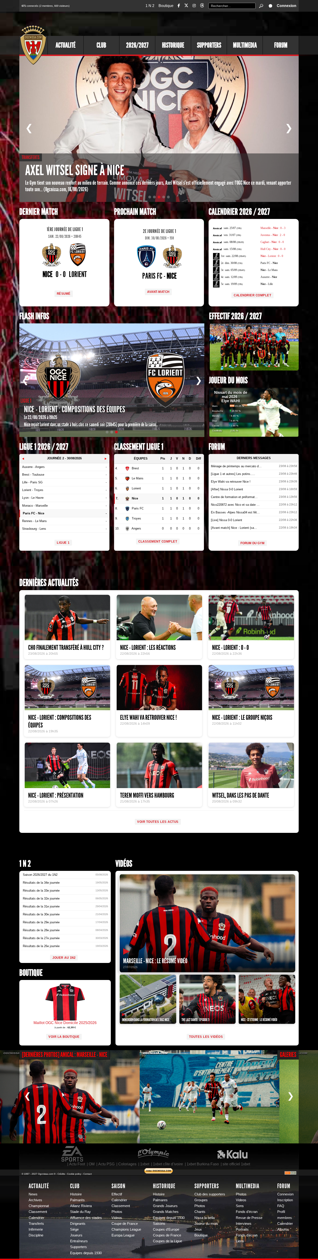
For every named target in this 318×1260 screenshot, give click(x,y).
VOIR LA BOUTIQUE (63, 1036)
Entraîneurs (79, 1241)
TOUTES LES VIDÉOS (206, 1036)
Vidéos (123, 863)
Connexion (286, 6)
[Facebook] (179, 6)
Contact (87, 1174)
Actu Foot (77, 1164)
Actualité (65, 45)
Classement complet (157, 541)
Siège (74, 1229)
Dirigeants (77, 1223)
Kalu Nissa (232, 1154)
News (33, 1194)
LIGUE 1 (63, 542)
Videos (117, 1218)
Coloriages (127, 1164)
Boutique (166, 6)
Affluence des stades (86, 1218)
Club (101, 45)
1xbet (144, 1164)
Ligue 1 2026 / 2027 (43, 447)
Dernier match (38, 212)
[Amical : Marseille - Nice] (70, 1096)
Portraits (242, 1229)
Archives (35, 1200)
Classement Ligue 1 (138, 447)
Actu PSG (106, 1164)
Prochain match (135, 212)
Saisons (159, 1223)
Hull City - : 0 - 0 (272, 249)
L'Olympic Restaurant (153, 1154)
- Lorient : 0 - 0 (271, 256)
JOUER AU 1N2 (63, 957)
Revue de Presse (249, 1218)
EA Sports (72, 1154)
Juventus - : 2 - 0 (272, 235)
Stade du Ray (80, 1212)
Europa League (123, 1235)
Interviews (243, 1223)
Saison (118, 1186)
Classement (38, 1212)
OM (92, 1164)
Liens (240, 1241)
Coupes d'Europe (166, 1229)
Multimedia (245, 45)
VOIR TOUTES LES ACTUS (158, 822)
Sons (240, 1206)
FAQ (280, 1206)
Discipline (36, 1235)
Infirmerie (36, 1229)
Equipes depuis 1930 (86, 1253)
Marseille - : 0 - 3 (272, 228)
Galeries (288, 1055)
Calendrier (36, 1218)
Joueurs (76, 1235)
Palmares (160, 1200)
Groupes (201, 1200)
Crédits (61, 1174)
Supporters (209, 45)
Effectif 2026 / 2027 (235, 316)
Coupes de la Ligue (167, 1241)
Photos (117, 1212)
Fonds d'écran (246, 1212)
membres (284, 1218)
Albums (283, 1229)
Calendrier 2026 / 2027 (239, 212)
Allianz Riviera (81, 1206)
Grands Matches (166, 1212)
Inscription (285, 1200)
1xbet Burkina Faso (203, 1164)
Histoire (76, 1194)
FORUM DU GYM (252, 543)
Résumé (64, 293)
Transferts (36, 1223)
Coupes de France (167, 1235)
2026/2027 (137, 45)
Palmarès (77, 1200)
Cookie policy (74, 1174)
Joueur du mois (228, 380)
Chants (199, 1212)
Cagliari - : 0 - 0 (272, 242)
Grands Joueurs (165, 1206)
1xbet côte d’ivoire (168, 1164)
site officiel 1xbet (236, 1164)
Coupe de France (125, 1223)
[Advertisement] (214, 23)
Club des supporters (209, 1194)
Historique (173, 45)
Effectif (117, 1194)
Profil (281, 1212)
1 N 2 (149, 6)
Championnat (39, 1206)
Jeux (198, 1229)
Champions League (126, 1229)
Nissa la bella (204, 1218)
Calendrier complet (252, 295)
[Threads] (202, 6)
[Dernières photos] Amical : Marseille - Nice (64, 1055)
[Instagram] (194, 6)
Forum (281, 45)
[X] (186, 6)
